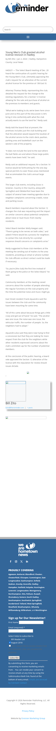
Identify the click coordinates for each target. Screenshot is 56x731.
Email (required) (16, 627)
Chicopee (24, 577)
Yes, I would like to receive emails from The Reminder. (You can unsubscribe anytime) (27, 649)
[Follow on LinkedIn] (27, 561)
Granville (27, 584)
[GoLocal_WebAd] (26, 418)
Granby (19, 584)
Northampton (14, 594)
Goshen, (12, 584)
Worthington (41, 610)
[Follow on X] (21, 561)
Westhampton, (24, 607)
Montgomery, (35, 590)
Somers (22, 597)
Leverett (12, 590)
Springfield (36, 600)
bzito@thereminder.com (15, 407)
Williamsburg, (14, 610)
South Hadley (33, 597)
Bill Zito (11, 59)
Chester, (39, 574)
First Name (13, 622)
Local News (18, 62)
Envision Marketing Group (33, 718)
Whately (35, 607)
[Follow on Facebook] (10, 561)
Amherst (21, 574)
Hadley (32, 59)
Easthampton (27, 580)
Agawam (12, 574)
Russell (37, 594)
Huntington (39, 587)
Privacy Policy (28, 711)
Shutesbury (13, 597)
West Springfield (34, 603)
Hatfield (21, 587)
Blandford (29, 574)
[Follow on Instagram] (16, 561)
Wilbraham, (26, 610)
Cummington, (35, 577)
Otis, (24, 594)
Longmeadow (23, 590)
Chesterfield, (14, 577)
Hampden (12, 587)
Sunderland (13, 603)
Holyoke (29, 587)
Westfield (12, 607)
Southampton (14, 600)
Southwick (26, 600)
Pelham (29, 594)
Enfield (37, 580)
